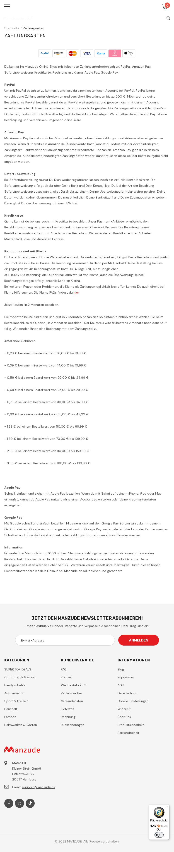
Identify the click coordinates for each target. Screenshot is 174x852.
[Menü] (166, 807)
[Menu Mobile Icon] (7, 6)
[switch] (159, 835)
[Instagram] (19, 803)
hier (76, 292)
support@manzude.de (38, 787)
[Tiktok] (30, 803)
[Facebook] (8, 803)
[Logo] (87, 6)
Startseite (11, 28)
